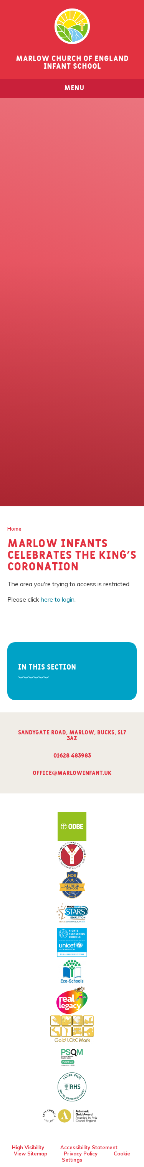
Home (14, 529)
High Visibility (28, 1147)
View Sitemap (30, 1153)
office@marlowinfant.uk (72, 773)
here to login (57, 599)
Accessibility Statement (89, 1147)
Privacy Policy (81, 1153)
